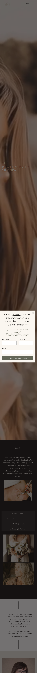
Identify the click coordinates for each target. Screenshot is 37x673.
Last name (22, 339)
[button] (33, 313)
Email (4, 348)
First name (6, 339)
